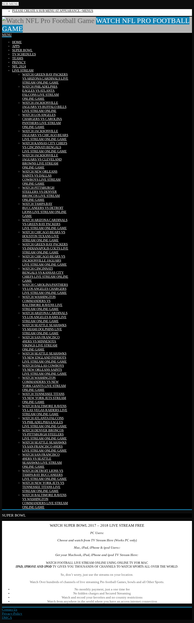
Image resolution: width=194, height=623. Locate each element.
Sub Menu (10, 4)
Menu (7, 35)
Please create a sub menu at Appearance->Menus (52, 11)
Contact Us (9, 609)
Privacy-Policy (12, 613)
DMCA (7, 617)
